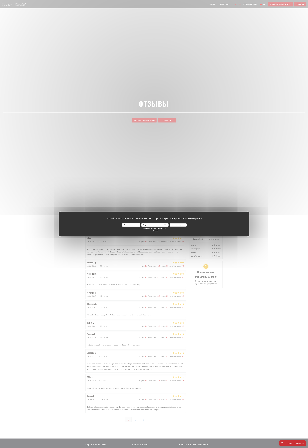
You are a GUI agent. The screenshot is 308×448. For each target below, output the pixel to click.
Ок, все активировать (131, 225)
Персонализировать (178, 225)
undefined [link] (154, 231)
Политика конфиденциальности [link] (154, 228)
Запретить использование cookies (155, 225)
